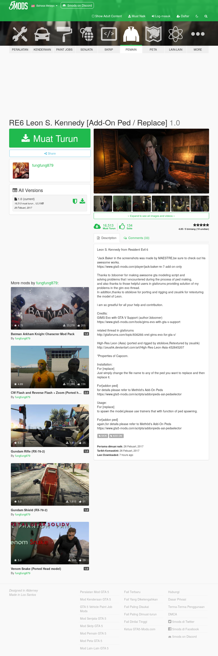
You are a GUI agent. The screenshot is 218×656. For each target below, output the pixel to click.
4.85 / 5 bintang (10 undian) (194, 229)
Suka (129, 228)
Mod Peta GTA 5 (91, 641)
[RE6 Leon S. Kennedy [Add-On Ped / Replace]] (151, 161)
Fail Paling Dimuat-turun (140, 614)
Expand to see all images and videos (151, 216)
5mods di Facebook (185, 629)
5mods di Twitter (182, 621)
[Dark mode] (196, 16)
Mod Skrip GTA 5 (91, 626)
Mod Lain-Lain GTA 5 (94, 648)
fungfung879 (42, 165)
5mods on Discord (184, 636)
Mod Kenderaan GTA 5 (95, 599)
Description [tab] (108, 238)
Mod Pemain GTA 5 (93, 633)
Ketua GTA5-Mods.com (139, 629)
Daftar (184, 16)
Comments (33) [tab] (138, 238)
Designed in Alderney (23, 590)
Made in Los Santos (22, 594)
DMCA (172, 614)
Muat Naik (138, 16)
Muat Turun (54, 138)
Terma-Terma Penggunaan (186, 607)
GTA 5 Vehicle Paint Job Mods (96, 609)
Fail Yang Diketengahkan (141, 599)
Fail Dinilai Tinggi (135, 621)
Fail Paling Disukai (136, 607)
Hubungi (173, 592)
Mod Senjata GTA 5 (93, 618)
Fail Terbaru (132, 592)
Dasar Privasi (177, 599)
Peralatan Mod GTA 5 (94, 592)
